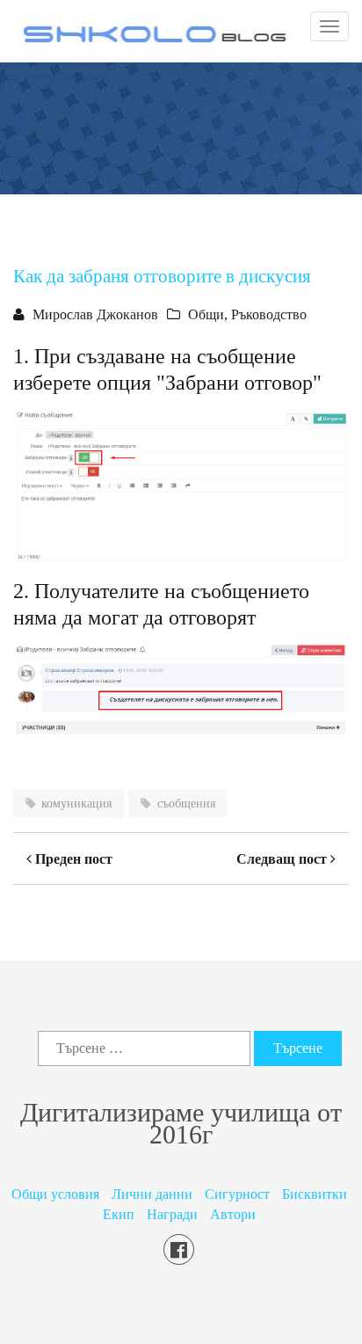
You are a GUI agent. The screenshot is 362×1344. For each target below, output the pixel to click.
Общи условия (55, 1194)
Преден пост (72, 858)
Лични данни (152, 1194)
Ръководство (269, 314)
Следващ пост (283, 858)
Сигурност (237, 1194)
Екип (118, 1214)
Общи (206, 314)
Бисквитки (314, 1194)
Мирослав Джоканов (95, 314)
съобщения (186, 803)
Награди (172, 1214)
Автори (233, 1214)
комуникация (76, 803)
